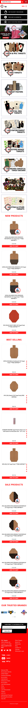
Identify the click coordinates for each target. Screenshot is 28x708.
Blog (16, 646)
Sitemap (17, 649)
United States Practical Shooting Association (6, 675)
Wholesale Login (19, 651)
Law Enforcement (5, 684)
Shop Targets (18, 640)
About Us (17, 642)
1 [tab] (11, 37)
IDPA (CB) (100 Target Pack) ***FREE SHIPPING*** (14, 464)
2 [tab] (12, 37)
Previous (2, 32)
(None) (3, 688)
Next (25, 32)
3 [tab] (14, 37)
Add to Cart (14, 246)
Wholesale (18, 644)
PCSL (2, 686)
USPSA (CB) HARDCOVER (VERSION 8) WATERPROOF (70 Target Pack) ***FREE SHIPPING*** (14, 297)
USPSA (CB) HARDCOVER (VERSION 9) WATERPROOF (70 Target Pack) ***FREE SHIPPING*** (14, 239)
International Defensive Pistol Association (5, 680)
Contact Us (18, 647)
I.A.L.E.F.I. (3, 693)
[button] (13, 617)
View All (3, 698)
